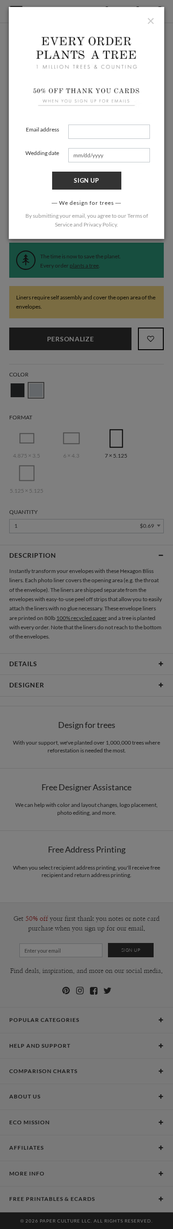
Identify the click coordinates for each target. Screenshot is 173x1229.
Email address (42, 129)
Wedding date (42, 152)
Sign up (86, 180)
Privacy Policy (100, 224)
